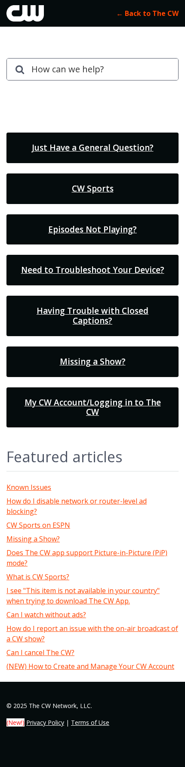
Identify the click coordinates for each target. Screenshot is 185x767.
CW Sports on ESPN (38, 525)
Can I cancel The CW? (40, 652)
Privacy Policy (45, 722)
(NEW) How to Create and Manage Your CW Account (90, 666)
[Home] (25, 13)
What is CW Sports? (37, 576)
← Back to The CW (147, 13)
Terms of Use (90, 722)
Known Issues (28, 487)
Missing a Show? (33, 539)
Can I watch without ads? (46, 614)
